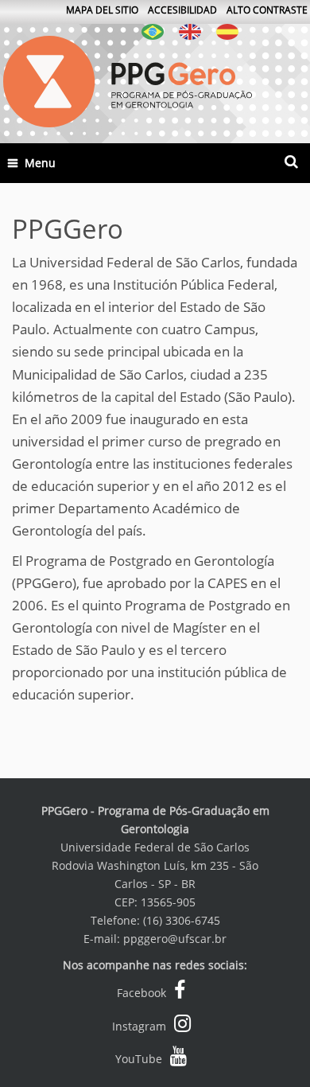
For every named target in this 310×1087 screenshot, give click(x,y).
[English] (190, 30)
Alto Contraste (267, 10)
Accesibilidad (182, 10)
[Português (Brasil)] (152, 30)
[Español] (227, 30)
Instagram (139, 1026)
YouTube (138, 1058)
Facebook (141, 992)
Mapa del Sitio (102, 10)
